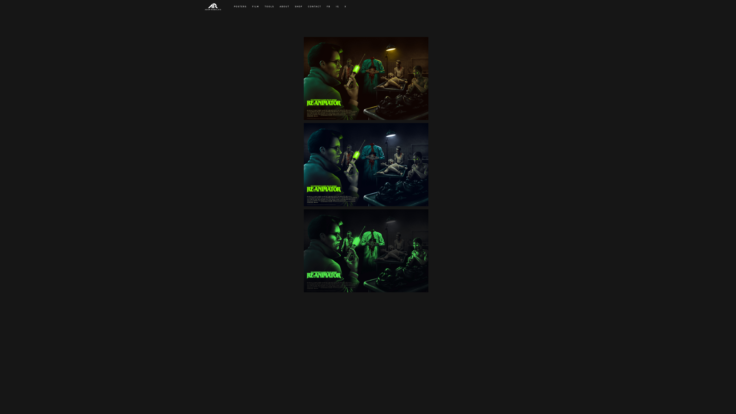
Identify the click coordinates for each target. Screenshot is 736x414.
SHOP (298, 7)
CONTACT (314, 7)
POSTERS (240, 7)
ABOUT (284, 7)
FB (328, 7)
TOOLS (269, 7)
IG (337, 7)
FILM (255, 7)
